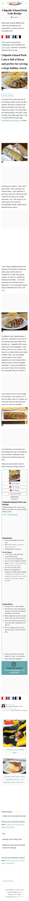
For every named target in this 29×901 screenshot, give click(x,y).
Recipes (10, 708)
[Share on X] (18, 36)
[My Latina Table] (14, 3)
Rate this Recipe (15, 494)
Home (2, 710)
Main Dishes (4, 708)
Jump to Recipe (7, 95)
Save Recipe (15, 483)
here (3, 290)
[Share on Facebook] (11, 36)
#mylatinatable (14, 672)
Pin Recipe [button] (15, 490)
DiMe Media (5, 47)
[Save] (2, 90)
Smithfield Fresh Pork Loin (11, 120)
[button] (11, 497)
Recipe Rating (6, 812)
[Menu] (3, 3)
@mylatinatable (15, 670)
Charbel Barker (13, 514)
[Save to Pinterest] (4, 36)
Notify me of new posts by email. (14, 816)
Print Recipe (15, 487)
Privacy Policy (8, 881)
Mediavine (19, 897)
